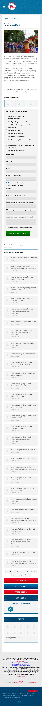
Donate (14, 693)
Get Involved (15, 19)
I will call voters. (14, 130)
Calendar (21, 580)
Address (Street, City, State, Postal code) (20, 202)
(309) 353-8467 (21, 661)
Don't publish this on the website (20, 227)
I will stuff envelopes (15, 133)
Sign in (20, 681)
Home (6, 19)
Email (8, 168)
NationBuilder (18, 682)
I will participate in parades (18, 122)
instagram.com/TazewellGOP (21, 665)
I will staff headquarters (16, 150)
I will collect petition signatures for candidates (21, 146)
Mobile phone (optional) (15, 176)
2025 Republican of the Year (11, 698)
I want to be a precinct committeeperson (16, 118)
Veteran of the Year (9, 695)
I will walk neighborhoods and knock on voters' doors (21, 141)
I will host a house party (16, 136)
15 (21, 575)
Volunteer (21, 592)
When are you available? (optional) (18, 210)
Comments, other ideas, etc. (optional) (19, 217)
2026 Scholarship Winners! (25, 695)
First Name (10, 154)
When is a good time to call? (16, 195)
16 (25, 575)
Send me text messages (16, 185)
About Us (22, 693)
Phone (8, 188)
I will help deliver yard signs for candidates (19, 126)
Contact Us (30, 693)
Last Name (9, 161)
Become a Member (13, 691)
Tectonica (33, 682)
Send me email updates (16, 183)
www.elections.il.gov (11, 673)
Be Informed (21, 586)
